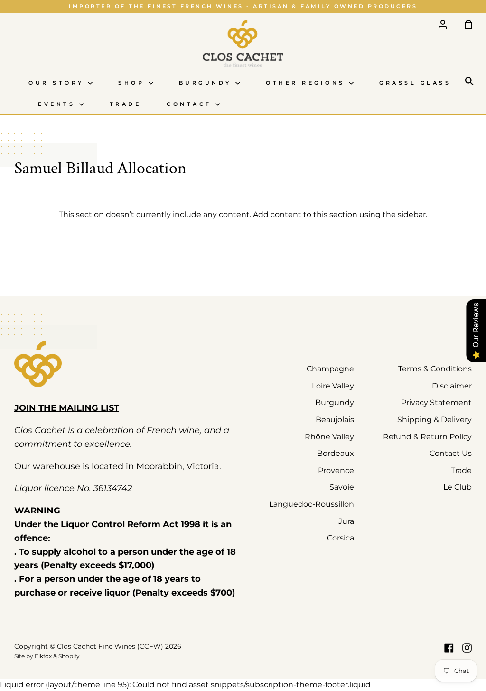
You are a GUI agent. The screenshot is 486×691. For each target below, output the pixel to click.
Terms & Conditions (435, 368)
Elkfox (43, 656)
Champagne (330, 368)
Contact (191, 104)
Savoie (341, 487)
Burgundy (207, 83)
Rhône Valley (329, 436)
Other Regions (307, 83)
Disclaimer (452, 385)
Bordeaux (335, 453)
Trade (125, 104)
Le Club (457, 487)
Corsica (340, 537)
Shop (133, 83)
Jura (346, 521)
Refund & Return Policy (427, 436)
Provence (336, 470)
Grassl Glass (415, 83)
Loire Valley (333, 385)
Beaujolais (335, 419)
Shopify (69, 656)
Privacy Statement (436, 402)
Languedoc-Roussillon (311, 504)
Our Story (58, 83)
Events (58, 104)
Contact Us (451, 453)
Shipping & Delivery (434, 419)
